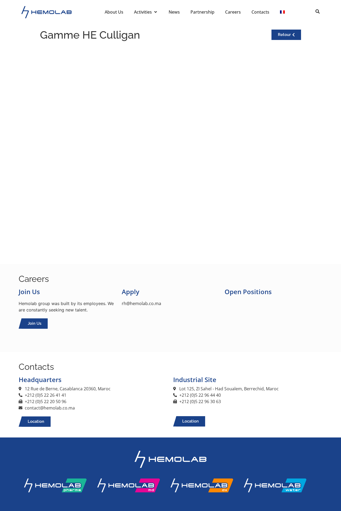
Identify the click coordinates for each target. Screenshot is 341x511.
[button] (144, 12)
